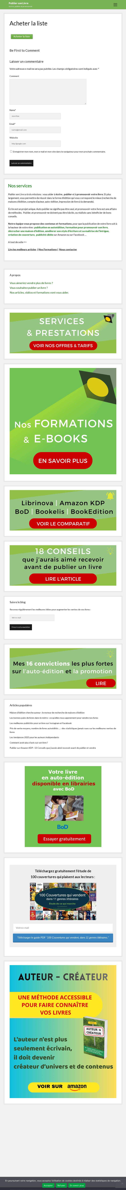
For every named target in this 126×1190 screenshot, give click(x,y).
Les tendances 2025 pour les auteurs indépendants (34, 737)
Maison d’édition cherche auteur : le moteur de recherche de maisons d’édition (47, 712)
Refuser (61, 1185)
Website (14, 137)
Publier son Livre (18, 3)
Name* (13, 110)
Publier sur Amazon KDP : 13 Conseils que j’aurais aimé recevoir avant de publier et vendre (53, 748)
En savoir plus (77, 1185)
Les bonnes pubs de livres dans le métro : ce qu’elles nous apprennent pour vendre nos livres (54, 717)
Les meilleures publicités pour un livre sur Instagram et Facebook (41, 723)
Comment (14, 76)
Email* (13, 124)
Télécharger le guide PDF (63, 937)
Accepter (48, 1185)
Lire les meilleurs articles (22, 249)
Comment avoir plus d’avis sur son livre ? (29, 742)
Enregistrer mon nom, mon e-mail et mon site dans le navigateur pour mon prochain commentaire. (59, 151)
